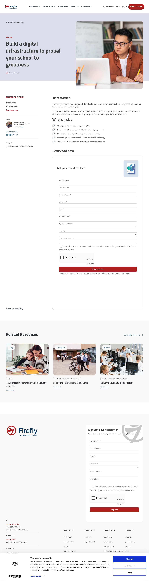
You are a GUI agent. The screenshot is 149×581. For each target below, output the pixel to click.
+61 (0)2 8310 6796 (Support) (16, 542)
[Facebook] (7, 135)
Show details (35, 576)
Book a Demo (136, 6)
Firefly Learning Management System (20, 146)
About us (128, 537)
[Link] (17, 135)
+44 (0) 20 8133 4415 (13, 527)
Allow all (129, 559)
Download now (12, 110)
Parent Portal (68, 542)
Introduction (11, 102)
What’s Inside (11, 106)
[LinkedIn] (10, 135)
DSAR (127, 551)
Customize (128, 566)
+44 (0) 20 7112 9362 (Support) (17, 529)
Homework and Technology (113, 551)
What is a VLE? (109, 546)
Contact (128, 546)
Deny (129, 573)
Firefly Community (12, 553)
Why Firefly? (108, 537)
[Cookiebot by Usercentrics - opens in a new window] (15, 576)
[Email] (13, 135)
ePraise (66, 546)
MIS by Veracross (70, 551)
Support (124, 6)
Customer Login (112, 6)
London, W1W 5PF (12, 524)
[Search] (104, 7)
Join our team (130, 542)
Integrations (108, 542)
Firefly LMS (68, 537)
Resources (88, 537)
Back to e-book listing (16, 22)
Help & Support (89, 542)
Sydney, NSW (10, 539)
